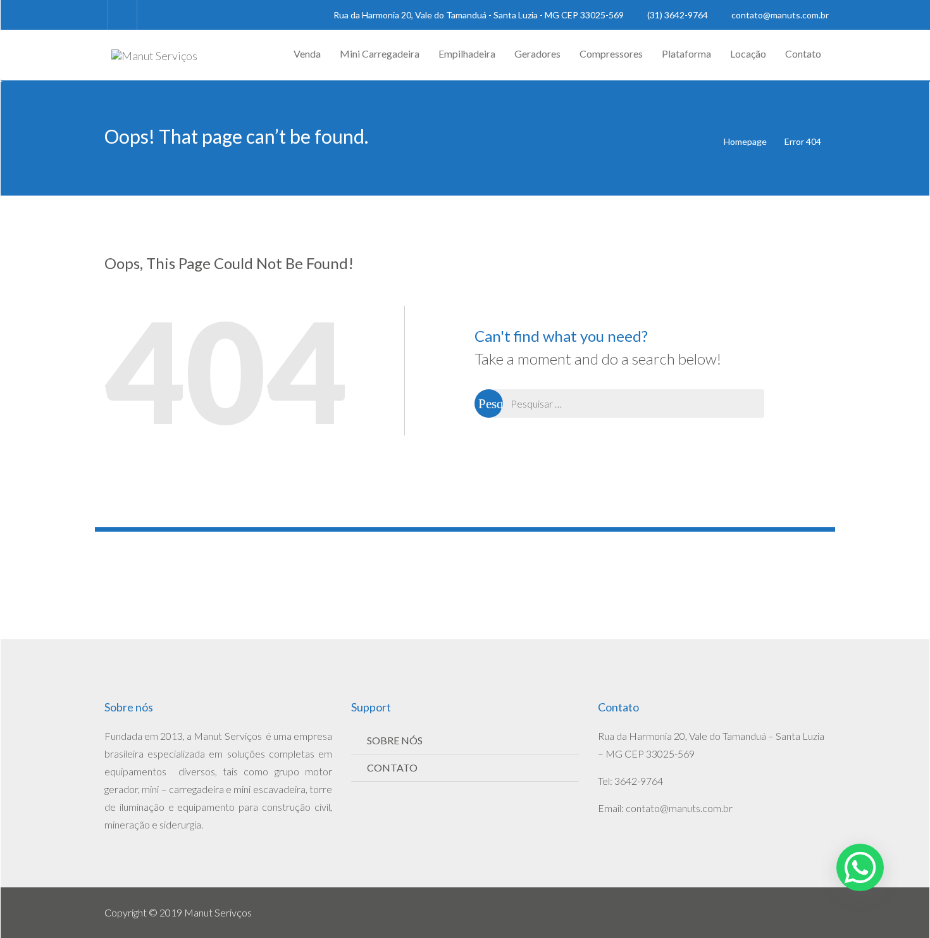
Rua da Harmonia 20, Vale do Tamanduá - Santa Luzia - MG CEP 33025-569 (479, 14)
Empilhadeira (466, 53)
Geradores (537, 53)
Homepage (745, 141)
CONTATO (392, 767)
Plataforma (686, 53)
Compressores (611, 53)
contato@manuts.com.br (779, 14)
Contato (803, 53)
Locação (748, 53)
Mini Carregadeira (379, 53)
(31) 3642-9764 (677, 14)
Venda (307, 53)
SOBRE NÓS (395, 740)
